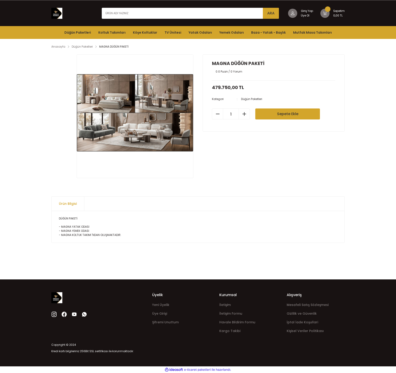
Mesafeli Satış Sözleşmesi (308, 305)
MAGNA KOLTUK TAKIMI (76, 235)
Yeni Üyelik (160, 305)
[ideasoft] (174, 370)
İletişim (225, 305)
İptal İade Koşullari (302, 322)
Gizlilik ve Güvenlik (302, 313)
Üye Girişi (159, 313)
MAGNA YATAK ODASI (75, 227)
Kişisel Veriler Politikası (305, 331)
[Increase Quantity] (244, 114)
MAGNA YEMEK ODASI (75, 231)
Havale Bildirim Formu (237, 322)
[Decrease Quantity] (217, 114)
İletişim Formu (230, 313)
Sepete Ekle (287, 113)
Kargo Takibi (229, 331)
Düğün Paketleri (251, 99)
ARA (271, 13)
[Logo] (56, 13)
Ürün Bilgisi (68, 203)
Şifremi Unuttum (165, 322)
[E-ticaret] (197, 370)
